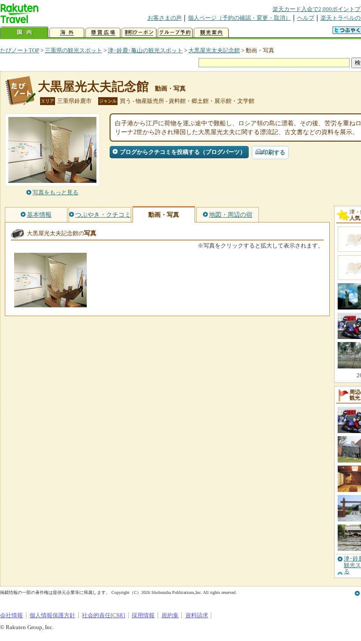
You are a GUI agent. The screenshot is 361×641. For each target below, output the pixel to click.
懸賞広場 (103, 32)
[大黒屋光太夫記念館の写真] (50, 303)
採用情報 (143, 615)
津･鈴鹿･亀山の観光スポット (145, 50)
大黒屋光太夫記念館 (214, 50)
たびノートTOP (19, 50)
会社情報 (11, 615)
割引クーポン (139, 32)
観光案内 (211, 32)
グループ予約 (175, 32)
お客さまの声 (164, 18)
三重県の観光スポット (73, 50)
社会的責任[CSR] (103, 615)
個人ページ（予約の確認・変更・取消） (239, 18)
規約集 (170, 615)
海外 (67, 32)
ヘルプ (305, 18)
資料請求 (196, 615)
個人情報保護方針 (52, 615)
